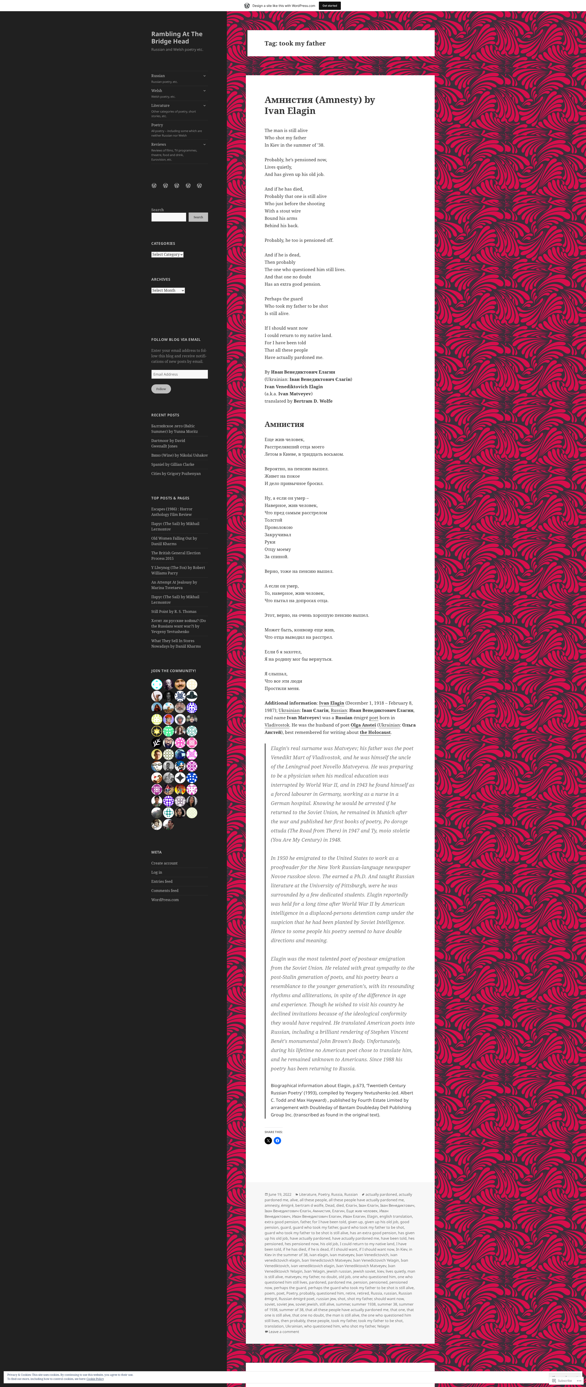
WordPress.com (165, 899)
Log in (156, 872)
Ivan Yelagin (314, 1271)
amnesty (272, 1205)
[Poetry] (190, 188)
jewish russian (339, 1271)
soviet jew (285, 1304)
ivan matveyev (342, 1254)
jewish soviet (364, 1271)
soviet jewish (307, 1304)
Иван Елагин (354, 1216)
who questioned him (322, 1326)
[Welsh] (168, 188)
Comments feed (165, 890)
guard (285, 1227)
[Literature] (179, 188)
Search (157, 209)
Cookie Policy (95, 1379)
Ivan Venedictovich (372, 1254)
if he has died (294, 1249)
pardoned (317, 1282)
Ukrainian (289, 710)
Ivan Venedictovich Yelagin (376, 1260)
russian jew (326, 1298)
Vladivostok (277, 725)
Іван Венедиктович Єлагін (288, 1210)
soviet (270, 1304)
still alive (327, 1304)
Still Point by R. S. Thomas (173, 611)
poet (373, 718)
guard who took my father (315, 1227)
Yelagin (383, 1326)
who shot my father (358, 1326)
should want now (389, 1298)
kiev (380, 1271)
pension (360, 1282)
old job (345, 1276)
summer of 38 (291, 1309)
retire (350, 1293)
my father (311, 1276)
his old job (329, 1243)
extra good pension (281, 1221)
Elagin (372, 1216)
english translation (396, 1216)
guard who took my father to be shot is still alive (306, 1232)
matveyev (293, 1276)
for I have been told (329, 1221)
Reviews (174, 152)
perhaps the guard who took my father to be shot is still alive (361, 1287)
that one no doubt (308, 1315)
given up (355, 1221)
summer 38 (387, 1304)
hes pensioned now (301, 1243)
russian (390, 1293)
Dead (329, 1205)
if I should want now (376, 1249)
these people (318, 1320)
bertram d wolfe (309, 1205)
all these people (313, 1199)
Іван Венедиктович (397, 1205)
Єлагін (351, 1205)
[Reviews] (202, 188)
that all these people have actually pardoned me (346, 1309)
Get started (330, 5)
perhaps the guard (290, 1287)
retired (363, 1293)
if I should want (344, 1249)
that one (397, 1309)
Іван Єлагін (368, 1205)
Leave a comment (284, 1331)
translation (274, 1326)
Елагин (338, 1210)
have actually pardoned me (355, 1238)
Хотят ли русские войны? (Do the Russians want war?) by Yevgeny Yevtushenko (178, 626)
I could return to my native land (367, 1243)
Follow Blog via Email (176, 339)
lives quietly (396, 1271)
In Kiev (401, 1249)
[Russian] (156, 188)
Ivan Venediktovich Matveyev (361, 1265)
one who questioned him (374, 1276)
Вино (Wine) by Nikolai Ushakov (179, 455)
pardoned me (340, 1282)
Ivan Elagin (331, 703)
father (305, 1221)
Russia (336, 1194)
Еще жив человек (361, 1210)
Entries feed (162, 881)
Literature (173, 110)
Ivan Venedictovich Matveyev (326, 1260)
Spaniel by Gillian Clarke (172, 464)
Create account (164, 863)
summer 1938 (364, 1304)
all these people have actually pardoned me (366, 1199)
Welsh (163, 93)
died (340, 1205)
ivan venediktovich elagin (312, 1265)
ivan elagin (318, 1254)
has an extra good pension (373, 1232)
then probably (293, 1320)
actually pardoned (381, 1194)
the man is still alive (342, 1315)
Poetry (176, 129)
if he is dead (318, 1249)
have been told (394, 1238)
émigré (287, 1205)
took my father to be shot (380, 1320)
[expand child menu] (204, 75)
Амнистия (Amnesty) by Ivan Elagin (320, 104)
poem (270, 1293)
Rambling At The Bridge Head (177, 37)
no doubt (329, 1276)
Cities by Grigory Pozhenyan (176, 473)
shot (341, 1298)
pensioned (378, 1282)
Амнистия (321, 1210)
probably (307, 1293)
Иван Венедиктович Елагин (316, 1216)
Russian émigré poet (297, 1298)
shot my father (359, 1298)
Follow (161, 389)
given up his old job (381, 1221)
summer (343, 1304)
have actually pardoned (310, 1238)
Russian (164, 78)
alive (294, 1199)
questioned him (330, 1293)
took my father (343, 1320)
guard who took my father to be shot (372, 1227)
